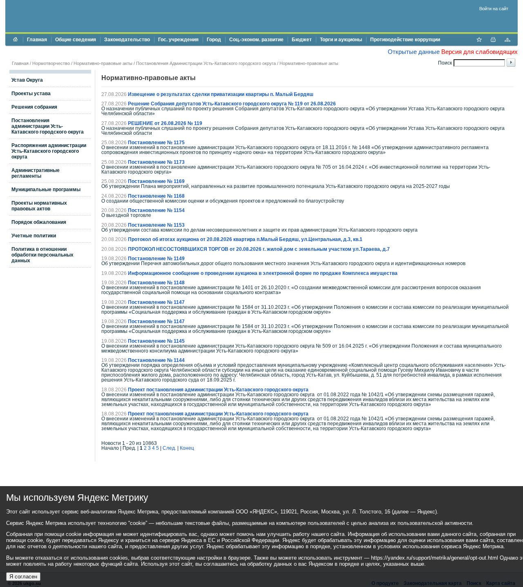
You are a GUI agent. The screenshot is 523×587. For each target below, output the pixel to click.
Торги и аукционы (341, 39)
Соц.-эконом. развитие (256, 39)
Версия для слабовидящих (479, 51)
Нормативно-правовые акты (103, 63)
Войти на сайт (493, 8)
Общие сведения (75, 39)
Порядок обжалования (38, 222)
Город (214, 39)
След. (169, 448)
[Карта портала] (507, 40)
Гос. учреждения (178, 39)
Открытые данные (414, 51)
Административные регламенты (35, 173)
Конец (187, 448)
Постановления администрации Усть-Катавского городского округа (47, 126)
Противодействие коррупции (405, 39)
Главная (37, 39)
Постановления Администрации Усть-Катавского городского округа (206, 63)
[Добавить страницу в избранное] (479, 40)
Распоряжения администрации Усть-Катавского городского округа (48, 151)
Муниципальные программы (45, 189)
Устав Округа (27, 80)
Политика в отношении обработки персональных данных (42, 254)
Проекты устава (31, 93)
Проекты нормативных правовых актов (39, 206)
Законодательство (127, 39)
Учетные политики (33, 236)
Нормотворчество (51, 63)
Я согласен (23, 577)
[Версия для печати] (493, 40)
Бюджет (302, 39)
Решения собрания (34, 107)
